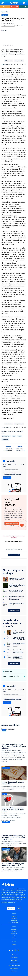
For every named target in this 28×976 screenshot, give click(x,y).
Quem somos (14, 960)
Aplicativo (14, 931)
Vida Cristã (5, 439)
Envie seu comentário (14, 555)
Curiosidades (6, 768)
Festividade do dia (11, 676)
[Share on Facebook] (14, 64)
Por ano (14, 944)
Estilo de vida (14, 918)
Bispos (4, 794)
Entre (20, 549)
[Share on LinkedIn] (17, 64)
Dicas (4, 730)
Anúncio (14, 938)
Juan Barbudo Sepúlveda (7, 26)
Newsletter (14, 929)
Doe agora (13, 6)
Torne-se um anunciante (14, 965)
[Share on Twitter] (20, 64)
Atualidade (14, 916)
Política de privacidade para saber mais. (12, 474)
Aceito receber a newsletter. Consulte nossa (13, 473)
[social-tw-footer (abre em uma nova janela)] (15, 950)
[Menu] (4, 3)
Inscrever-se (7, 477)
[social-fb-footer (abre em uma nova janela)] (12, 950)
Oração (19, 436)
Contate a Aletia (14, 968)
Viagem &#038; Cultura (14, 922)
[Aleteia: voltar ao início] (14, 2)
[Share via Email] (22, 64)
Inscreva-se (14, 933)
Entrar (18, 908)
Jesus (13, 436)
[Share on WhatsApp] (25, 64)
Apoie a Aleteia (14, 957)
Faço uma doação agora (11, 523)
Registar (5, 6)
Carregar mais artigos (14, 610)
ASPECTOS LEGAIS (14, 963)
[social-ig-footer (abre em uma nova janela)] (18, 950)
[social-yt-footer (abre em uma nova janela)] (9, 950)
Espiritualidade (4, 12)
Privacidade (14, 971)
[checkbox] (3, 473)
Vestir (14, 935)
